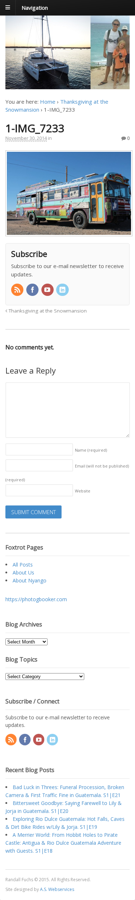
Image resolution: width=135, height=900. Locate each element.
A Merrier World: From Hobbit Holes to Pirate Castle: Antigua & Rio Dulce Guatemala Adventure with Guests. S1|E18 (63, 842)
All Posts (23, 564)
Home (47, 101)
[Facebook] (33, 290)
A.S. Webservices (57, 889)
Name (91, 450)
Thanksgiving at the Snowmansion (47, 310)
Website (82, 491)
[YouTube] (48, 290)
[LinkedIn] (63, 290)
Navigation (35, 7)
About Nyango (29, 580)
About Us (23, 572)
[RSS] (18, 290)
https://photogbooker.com (36, 599)
